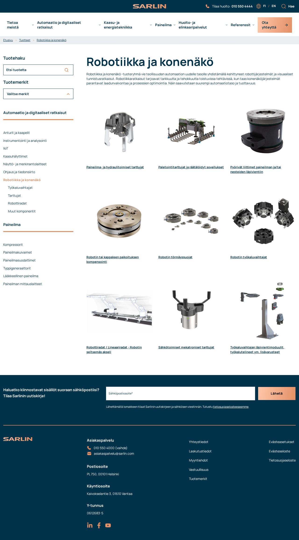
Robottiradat (17, 203)
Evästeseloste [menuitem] (279, 451)
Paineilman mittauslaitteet (22, 284)
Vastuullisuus (198, 469)
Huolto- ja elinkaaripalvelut (193, 25)
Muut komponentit (22, 211)
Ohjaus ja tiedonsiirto (19, 172)
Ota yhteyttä (269, 25)
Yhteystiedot (198, 442)
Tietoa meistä (13, 25)
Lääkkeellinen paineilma (20, 276)
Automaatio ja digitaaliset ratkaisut (59, 25)
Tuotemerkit (198, 478)
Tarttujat (14, 195)
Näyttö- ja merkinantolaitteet (25, 164)
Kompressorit (13, 244)
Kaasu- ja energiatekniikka (118, 25)
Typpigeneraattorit (17, 268)
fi (264, 6)
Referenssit (241, 25)
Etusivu (8, 40)
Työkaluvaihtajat (20, 187)
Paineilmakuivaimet (17, 252)
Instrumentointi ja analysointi (25, 140)
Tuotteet (24, 40)
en (274, 6)
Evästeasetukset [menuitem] (281, 442)
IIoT (5, 148)
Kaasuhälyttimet (15, 156)
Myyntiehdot (198, 460)
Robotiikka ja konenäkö (51, 40)
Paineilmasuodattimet (19, 260)
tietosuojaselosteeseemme (231, 407)
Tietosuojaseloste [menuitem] (282, 460)
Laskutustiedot (200, 451)
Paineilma (163, 25)
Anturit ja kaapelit (16, 132)
